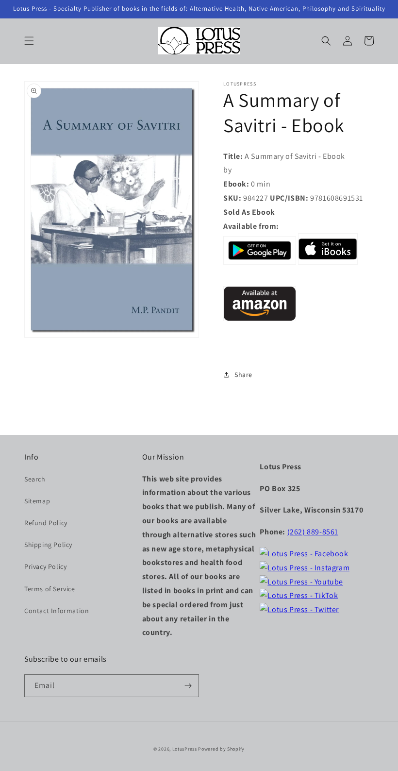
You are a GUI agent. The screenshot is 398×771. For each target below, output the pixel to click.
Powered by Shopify (221, 749)
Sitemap (37, 501)
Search (35, 479)
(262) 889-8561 (312, 532)
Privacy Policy (45, 566)
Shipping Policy (48, 544)
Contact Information (56, 610)
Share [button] (243, 374)
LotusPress (184, 749)
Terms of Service (49, 588)
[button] (29, 40)
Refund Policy (45, 522)
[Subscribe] (188, 685)
